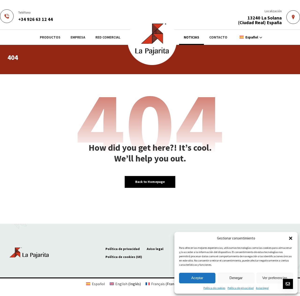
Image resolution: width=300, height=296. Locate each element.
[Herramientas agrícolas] (152, 40)
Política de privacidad (241, 288)
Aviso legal (262, 288)
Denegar (236, 278)
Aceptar (197, 278)
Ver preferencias (274, 278)
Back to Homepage (150, 182)
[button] (290, 238)
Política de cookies (214, 288)
